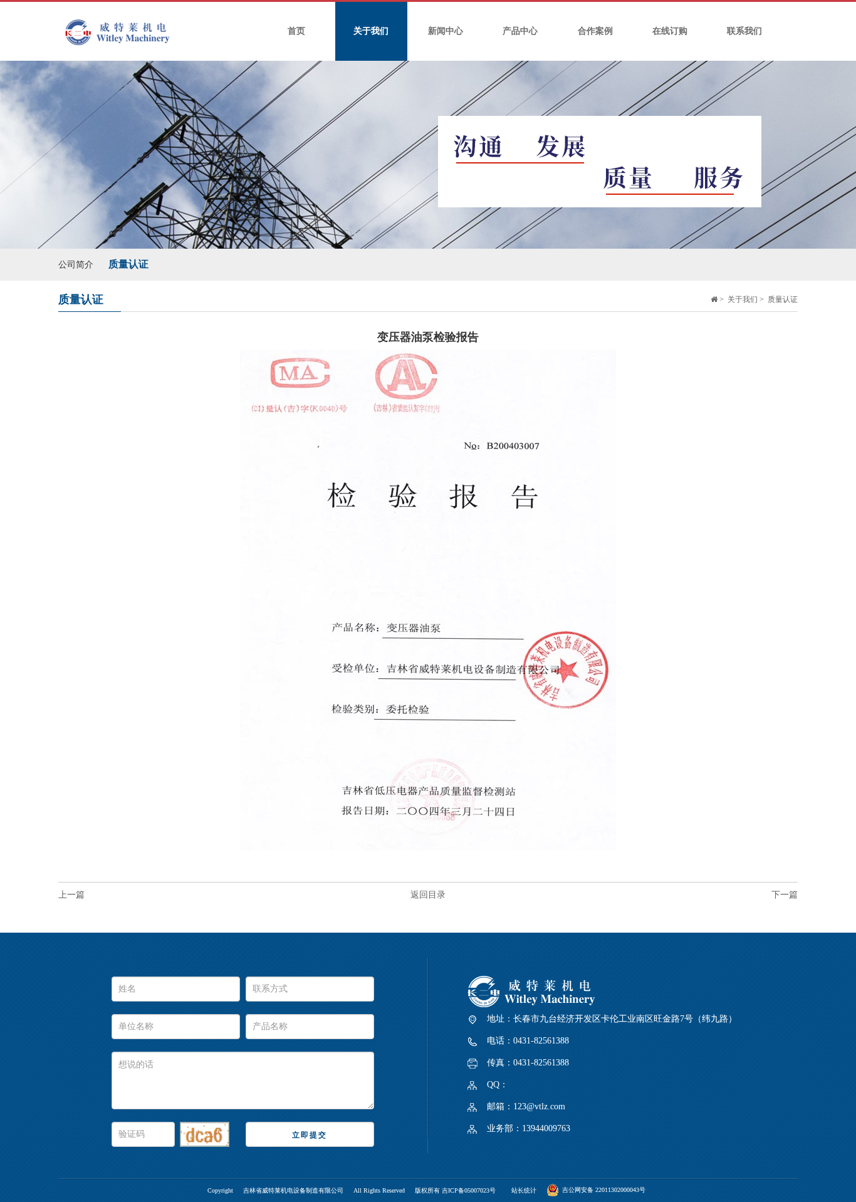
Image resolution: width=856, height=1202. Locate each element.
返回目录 (428, 894)
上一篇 (71, 894)
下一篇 (784, 894)
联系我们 (744, 31)
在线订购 (669, 31)
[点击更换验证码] (204, 1134)
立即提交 (309, 1135)
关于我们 (371, 31)
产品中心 (520, 31)
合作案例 (595, 31)
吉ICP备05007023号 (469, 1190)
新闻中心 (445, 31)
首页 (296, 31)
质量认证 (128, 264)
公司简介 (75, 264)
